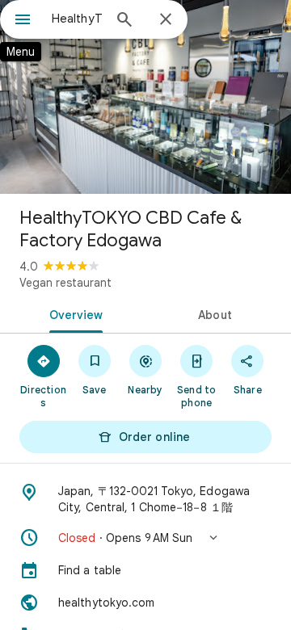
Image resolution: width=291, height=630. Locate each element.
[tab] (73, 313)
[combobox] (77, 18)
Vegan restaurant (65, 282)
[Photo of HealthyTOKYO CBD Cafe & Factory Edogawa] (145, 97)
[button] (145, 538)
